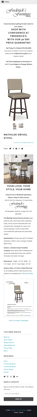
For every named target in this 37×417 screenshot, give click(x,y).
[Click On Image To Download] (18, 316)
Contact (6, 372)
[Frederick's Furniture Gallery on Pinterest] (14, 376)
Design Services (9, 342)
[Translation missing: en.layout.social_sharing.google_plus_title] (18, 148)
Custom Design (8, 369)
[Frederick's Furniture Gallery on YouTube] (11, 376)
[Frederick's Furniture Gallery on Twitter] (5, 376)
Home (5, 361)
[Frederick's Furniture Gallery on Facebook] (8, 376)
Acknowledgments (9, 345)
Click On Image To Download (18, 320)
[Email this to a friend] (21, 148)
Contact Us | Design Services (23, 142)
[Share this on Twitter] (9, 148)
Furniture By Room (10, 364)
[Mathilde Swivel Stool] (18, 99)
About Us (6, 337)
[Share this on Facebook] (13, 148)
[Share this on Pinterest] (16, 148)
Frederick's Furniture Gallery (18, 410)
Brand (5, 351)
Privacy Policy (8, 348)
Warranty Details (27, 273)
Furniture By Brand (10, 367)
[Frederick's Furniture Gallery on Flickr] (17, 376)
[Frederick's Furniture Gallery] (18, 12)
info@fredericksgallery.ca (22, 53)
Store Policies (8, 340)
